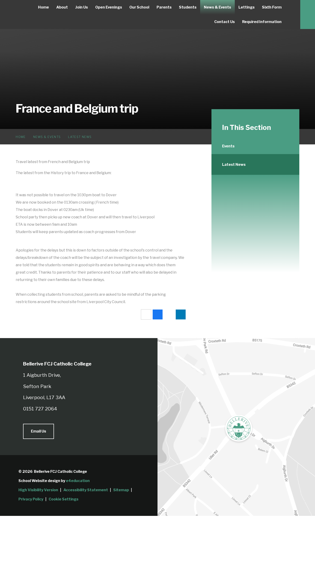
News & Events (47, 137)
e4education (78, 481)
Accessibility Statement (85, 490)
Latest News (80, 137)
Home (21, 137)
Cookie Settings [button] (63, 499)
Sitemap (121, 490)
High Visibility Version (38, 490)
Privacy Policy (30, 499)
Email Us (38, 431)
